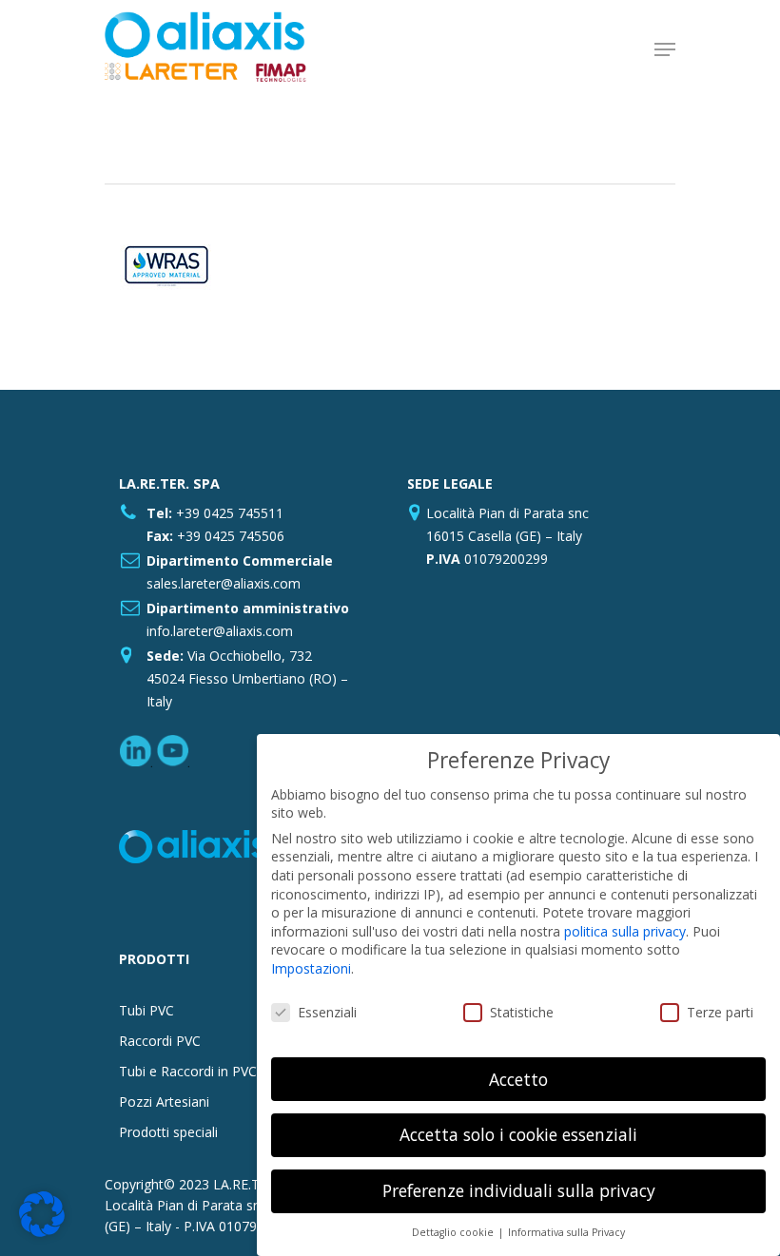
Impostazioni (311, 968)
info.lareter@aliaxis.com (219, 631)
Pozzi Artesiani (164, 1101)
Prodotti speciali (168, 1132)
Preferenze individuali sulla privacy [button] (518, 1190)
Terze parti (720, 1012)
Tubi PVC (146, 1010)
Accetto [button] (518, 1079)
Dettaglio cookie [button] (454, 1232)
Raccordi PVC (160, 1041)
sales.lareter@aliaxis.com (223, 583)
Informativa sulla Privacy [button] (566, 1232)
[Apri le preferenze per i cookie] (42, 1232)
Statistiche (522, 1012)
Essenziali (327, 1012)
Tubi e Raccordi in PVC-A (194, 1071)
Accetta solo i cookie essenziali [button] (518, 1134)
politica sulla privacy (625, 931)
